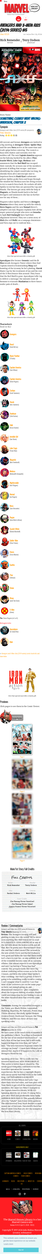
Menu (5, 1)
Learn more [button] (8, 1244)
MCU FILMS (21, 1181)
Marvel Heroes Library (20, 1219)
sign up (8, 1189)
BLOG (13, 1181)
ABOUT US (31, 1181)
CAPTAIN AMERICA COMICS (12, 1173)
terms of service (26, 1189)
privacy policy (16, 1189)
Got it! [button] (21, 1250)
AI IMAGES (5, 1181)
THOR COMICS (25, 1176)
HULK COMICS (28, 1173)
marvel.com (35, 1189)
